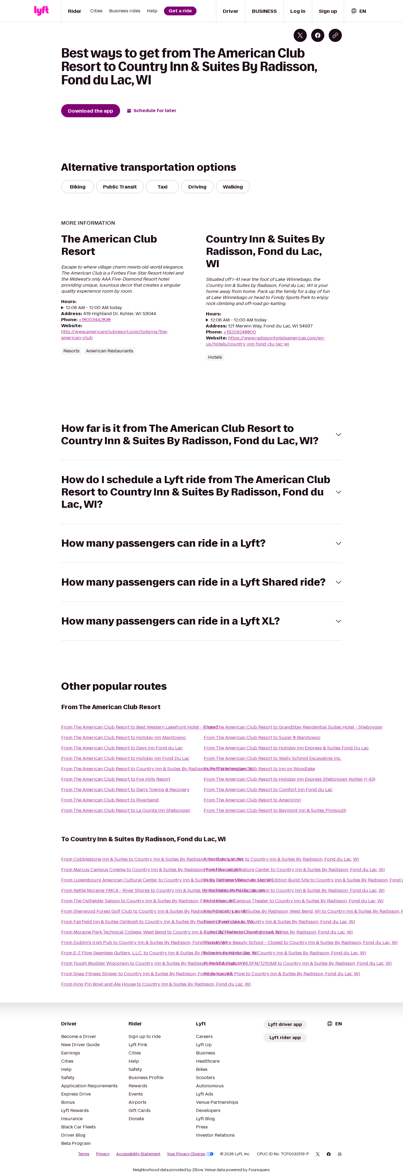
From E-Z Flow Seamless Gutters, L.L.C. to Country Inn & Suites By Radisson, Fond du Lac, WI (159, 953)
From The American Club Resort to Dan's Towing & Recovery (125, 789)
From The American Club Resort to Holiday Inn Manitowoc (123, 737)
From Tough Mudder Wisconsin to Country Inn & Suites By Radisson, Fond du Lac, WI (152, 963)
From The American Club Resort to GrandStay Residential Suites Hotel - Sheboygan (293, 727)
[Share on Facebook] (317, 35)
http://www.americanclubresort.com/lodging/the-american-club (114, 335)
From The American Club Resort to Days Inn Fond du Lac (122, 748)
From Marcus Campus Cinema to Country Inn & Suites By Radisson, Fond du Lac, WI (151, 869)
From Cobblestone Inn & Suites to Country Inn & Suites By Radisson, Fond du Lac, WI (152, 859)
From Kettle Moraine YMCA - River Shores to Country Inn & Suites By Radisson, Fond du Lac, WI (163, 890)
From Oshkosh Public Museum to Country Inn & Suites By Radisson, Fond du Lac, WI (294, 890)
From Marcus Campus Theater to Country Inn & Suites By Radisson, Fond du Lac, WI (294, 901)
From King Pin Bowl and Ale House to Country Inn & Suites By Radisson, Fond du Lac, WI (156, 984)
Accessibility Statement (138, 1154)
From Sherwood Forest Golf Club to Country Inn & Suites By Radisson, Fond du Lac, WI (154, 911)
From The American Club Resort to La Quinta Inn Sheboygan (125, 810)
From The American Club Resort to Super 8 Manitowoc (262, 737)
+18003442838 (95, 319)
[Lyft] (41, 11)
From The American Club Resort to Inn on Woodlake (259, 769)
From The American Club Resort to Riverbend (110, 800)
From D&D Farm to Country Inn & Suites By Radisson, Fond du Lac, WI (278, 932)
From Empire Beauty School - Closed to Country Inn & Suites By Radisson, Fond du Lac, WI (301, 942)
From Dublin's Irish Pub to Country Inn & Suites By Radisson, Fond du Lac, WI (144, 942)
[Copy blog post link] (335, 35)
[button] (201, 434)
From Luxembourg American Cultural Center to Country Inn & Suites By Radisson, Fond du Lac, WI (167, 880)
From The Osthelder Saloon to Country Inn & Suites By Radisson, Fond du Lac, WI (148, 901)
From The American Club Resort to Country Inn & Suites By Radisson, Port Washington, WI (157, 769)
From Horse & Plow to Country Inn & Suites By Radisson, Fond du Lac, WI (282, 974)
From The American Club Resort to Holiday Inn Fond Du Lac (125, 758)
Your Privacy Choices (186, 1154)
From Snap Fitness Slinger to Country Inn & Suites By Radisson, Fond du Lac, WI (146, 974)
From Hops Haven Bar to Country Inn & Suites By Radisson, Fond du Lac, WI (285, 953)
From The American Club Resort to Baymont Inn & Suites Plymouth (275, 810)
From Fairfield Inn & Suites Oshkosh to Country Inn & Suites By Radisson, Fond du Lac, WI (157, 922)
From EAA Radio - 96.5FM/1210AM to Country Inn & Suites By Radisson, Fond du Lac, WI (298, 963)
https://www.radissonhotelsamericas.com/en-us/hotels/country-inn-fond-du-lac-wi (265, 341)
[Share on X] (300, 35)
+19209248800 (239, 332)
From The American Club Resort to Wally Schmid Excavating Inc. (272, 758)
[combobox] (358, 11)
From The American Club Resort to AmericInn (252, 800)
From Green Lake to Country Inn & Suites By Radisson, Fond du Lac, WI (279, 922)
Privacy (103, 1154)
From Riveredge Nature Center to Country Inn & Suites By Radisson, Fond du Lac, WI (294, 869)
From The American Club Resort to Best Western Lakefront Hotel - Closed (139, 727)
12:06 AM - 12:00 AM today (94, 308)
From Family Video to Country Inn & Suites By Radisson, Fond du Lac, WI (281, 859)
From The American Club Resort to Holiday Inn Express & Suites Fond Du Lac (286, 748)
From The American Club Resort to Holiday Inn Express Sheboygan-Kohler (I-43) (289, 779)
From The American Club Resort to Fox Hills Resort (115, 779)
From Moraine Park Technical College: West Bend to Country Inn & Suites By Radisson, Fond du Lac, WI (171, 932)
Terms (83, 1154)
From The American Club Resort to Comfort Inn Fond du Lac (268, 789)
